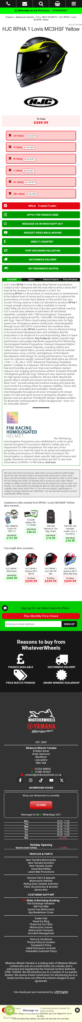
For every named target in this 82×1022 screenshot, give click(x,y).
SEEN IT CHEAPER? (42, 241)
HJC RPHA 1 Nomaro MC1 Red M (31, 571)
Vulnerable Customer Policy (41, 951)
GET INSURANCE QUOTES (43, 268)
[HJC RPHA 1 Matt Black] (11, 566)
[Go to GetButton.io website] (9, 1018)
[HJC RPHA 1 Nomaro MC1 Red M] (31, 566)
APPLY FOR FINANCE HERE (42, 214)
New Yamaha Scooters (41, 862)
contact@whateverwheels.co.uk (42, 774)
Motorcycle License (41, 927)
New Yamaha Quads (41, 865)
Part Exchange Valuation (41, 903)
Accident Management (41, 933)
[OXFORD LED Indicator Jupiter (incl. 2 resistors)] (70, 523)
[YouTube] (51, 780)
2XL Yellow (25, 194)
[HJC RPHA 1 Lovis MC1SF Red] (50, 566)
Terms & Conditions (41, 939)
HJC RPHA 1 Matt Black (12, 570)
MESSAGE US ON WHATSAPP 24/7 (42, 223)
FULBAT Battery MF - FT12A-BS (31, 522)
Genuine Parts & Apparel (41, 877)
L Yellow (23, 170)
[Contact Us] (24, 4)
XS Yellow (24, 136)
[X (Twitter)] (62, 780)
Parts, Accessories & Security (41, 886)
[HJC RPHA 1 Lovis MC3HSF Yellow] (41, 61)
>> (80, 24)
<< (69, 24)
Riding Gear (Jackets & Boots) (41, 883)
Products (10, 17)
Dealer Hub (41, 918)
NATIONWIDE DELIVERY (43, 259)
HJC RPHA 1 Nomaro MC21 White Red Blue (70, 571)
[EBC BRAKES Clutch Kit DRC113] (11, 523)
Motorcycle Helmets (25, 17)
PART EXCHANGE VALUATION (42, 250)
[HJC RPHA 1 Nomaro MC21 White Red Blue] (70, 566)
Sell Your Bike (41, 906)
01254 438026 (42, 768)
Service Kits (41, 889)
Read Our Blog (41, 921)
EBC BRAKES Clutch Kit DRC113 (12, 529)
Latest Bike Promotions (41, 871)
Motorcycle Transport (41, 930)
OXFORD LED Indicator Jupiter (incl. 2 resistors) (70, 530)
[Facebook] (20, 780)
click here (50, 462)
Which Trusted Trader (42, 205)
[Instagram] (31, 780)
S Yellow (24, 147)
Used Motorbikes (41, 868)
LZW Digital (61, 991)
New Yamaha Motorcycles (41, 859)
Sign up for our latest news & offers (45, 608)
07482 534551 (42, 771)
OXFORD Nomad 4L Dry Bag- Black (51, 529)
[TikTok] (41, 780)
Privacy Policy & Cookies (41, 942)
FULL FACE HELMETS (46, 17)
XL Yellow (24, 182)
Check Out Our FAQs (41, 924)
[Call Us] (8, 4)
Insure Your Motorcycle (41, 909)
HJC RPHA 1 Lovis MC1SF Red (51, 571)
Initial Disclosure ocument (41, 948)
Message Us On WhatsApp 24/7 (41, 814)
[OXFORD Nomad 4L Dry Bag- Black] (50, 523)
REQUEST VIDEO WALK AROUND (43, 232)
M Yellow (24, 159)
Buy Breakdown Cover (41, 912)
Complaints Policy (41, 945)
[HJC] (41, 102)
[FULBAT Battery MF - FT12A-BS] (31, 517)
